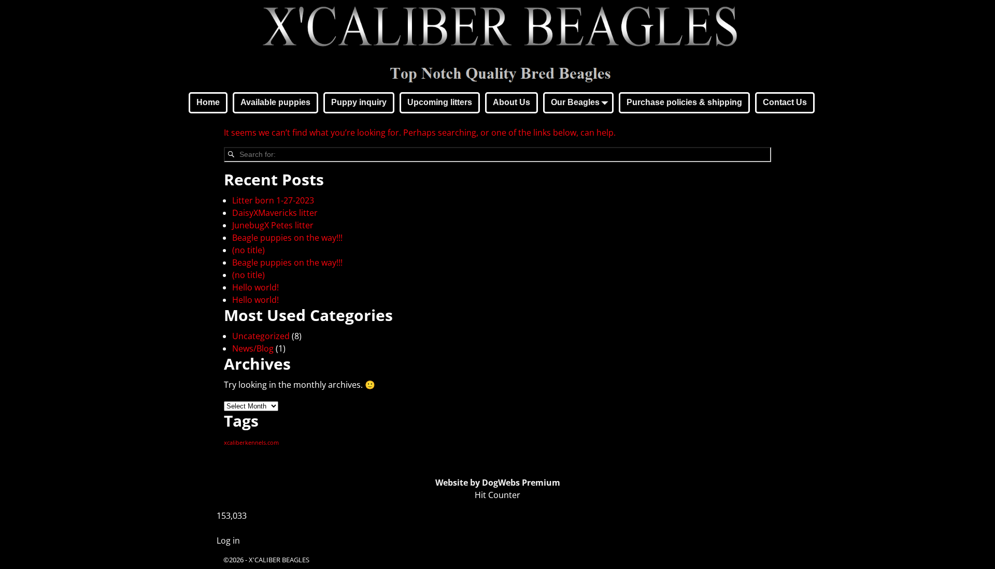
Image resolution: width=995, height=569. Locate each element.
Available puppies (275, 102)
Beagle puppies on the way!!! (287, 237)
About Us (511, 102)
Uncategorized (261, 336)
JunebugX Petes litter (273, 225)
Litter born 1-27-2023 (273, 200)
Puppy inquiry (359, 102)
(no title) (248, 250)
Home (208, 102)
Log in (228, 540)
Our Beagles (575, 102)
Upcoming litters (439, 102)
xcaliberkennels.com (251, 442)
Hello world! (255, 287)
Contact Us (785, 102)
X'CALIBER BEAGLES (279, 559)
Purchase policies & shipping (684, 102)
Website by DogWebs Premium (497, 482)
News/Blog (253, 348)
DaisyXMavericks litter (275, 212)
